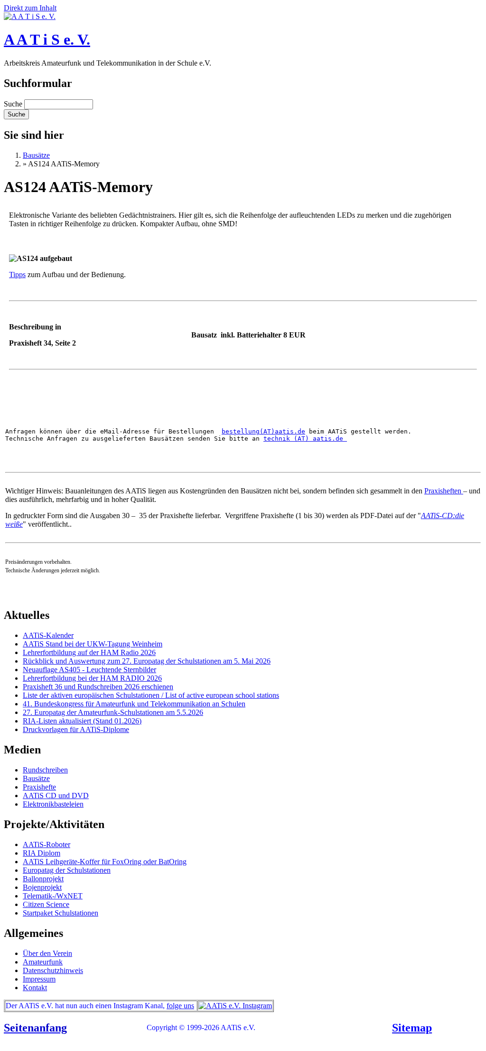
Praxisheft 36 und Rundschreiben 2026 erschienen (98, 687)
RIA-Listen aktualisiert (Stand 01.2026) (82, 721)
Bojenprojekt (42, 887)
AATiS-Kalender (48, 635)
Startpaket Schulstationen (60, 913)
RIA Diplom (41, 853)
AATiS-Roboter (46, 844)
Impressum (39, 979)
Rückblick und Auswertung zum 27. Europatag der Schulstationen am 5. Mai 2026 (147, 661)
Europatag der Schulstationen (67, 870)
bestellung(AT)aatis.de (263, 431)
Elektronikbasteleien (53, 804)
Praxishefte (39, 787)
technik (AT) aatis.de (305, 438)
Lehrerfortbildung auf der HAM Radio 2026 (89, 652)
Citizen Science (46, 904)
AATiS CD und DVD (56, 795)
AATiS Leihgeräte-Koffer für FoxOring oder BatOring (105, 862)
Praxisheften (443, 491)
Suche (14, 104)
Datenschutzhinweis (53, 970)
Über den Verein (47, 953)
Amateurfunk (43, 962)
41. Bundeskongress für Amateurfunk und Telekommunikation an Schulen (134, 704)
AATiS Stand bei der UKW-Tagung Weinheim (92, 644)
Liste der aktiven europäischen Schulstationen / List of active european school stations (151, 695)
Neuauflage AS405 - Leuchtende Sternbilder (89, 669)
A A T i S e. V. (47, 39)
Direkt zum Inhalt (30, 8)
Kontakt (35, 988)
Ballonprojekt (43, 879)
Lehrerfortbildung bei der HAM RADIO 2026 (92, 678)
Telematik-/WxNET (53, 896)
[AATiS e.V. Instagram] (235, 1006)
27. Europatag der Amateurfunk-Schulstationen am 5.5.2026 (113, 712)
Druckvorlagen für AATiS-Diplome (76, 729)
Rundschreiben (45, 770)
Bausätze (36, 155)
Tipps (17, 274)
